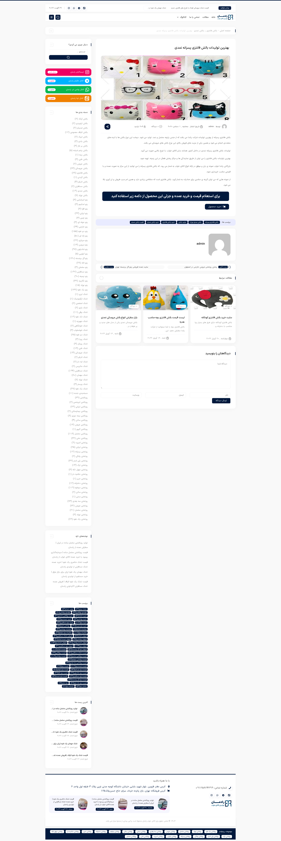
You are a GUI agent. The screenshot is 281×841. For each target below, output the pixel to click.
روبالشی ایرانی (82, 406)
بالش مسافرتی (81, 186)
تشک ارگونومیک (81, 298)
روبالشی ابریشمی (80, 402)
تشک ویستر (83, 384)
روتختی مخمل (81, 510)
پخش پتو (81, 686)
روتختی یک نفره (81, 519)
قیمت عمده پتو (78, 666)
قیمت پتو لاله (61, 673)
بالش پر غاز (83, 145)
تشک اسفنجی (82, 303)
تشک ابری (83, 294)
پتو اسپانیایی (82, 199)
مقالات (205, 17)
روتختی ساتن (82, 492)
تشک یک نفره (82, 388)
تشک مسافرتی (81, 370)
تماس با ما (194, 17)
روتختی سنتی (82, 496)
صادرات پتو (80, 632)
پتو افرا (85, 208)
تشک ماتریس (82, 366)
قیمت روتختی (58, 656)
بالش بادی (83, 141)
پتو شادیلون (82, 249)
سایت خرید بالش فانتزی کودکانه (216, 317)
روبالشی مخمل (81, 433)
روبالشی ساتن (82, 420)
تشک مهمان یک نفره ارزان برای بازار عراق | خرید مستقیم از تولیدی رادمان (150, 8)
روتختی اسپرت (82, 442)
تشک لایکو (83, 357)
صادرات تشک (80, 629)
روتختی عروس (81, 505)
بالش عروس (82, 163)
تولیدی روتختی (63, 612)
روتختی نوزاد (82, 514)
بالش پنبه (83, 154)
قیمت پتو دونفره (61, 669)
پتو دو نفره (83, 231)
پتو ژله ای (83, 235)
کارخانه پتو (68, 686)
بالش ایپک (83, 136)
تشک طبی (83, 348)
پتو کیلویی (83, 253)
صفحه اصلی (225, 30)
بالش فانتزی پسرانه (211, 222)
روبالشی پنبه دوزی (80, 415)
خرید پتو (81, 622)
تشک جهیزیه (82, 321)
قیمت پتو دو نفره (78, 669)
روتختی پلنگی (82, 456)
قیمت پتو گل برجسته (77, 679)
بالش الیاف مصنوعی (79, 132)
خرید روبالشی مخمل (63, 616)
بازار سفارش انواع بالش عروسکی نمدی (119, 317)
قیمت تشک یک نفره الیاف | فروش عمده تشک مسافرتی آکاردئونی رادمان (69, 755)
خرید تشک (81, 616)
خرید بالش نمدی (153, 222)
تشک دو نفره (82, 334)
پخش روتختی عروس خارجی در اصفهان (200, 267)
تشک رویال (83, 343)
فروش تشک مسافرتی (63, 636)
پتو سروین (83, 244)
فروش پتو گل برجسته (77, 649)
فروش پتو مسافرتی (64, 646)
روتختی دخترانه (81, 483)
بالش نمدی (199, 30)
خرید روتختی (80, 619)
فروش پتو (81, 646)
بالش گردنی (83, 177)
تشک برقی (83, 312)
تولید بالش (182, 222)
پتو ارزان (63, 683)
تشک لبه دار (82, 361)
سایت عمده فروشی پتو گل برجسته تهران (131, 267)
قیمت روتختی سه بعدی (76, 663)
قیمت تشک (59, 649)
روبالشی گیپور (82, 429)
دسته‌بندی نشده (81, 393)
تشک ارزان (81, 609)
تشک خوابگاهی (81, 325)
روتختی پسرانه (81, 451)
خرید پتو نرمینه (79, 626)
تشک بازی (83, 307)
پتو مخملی (83, 267)
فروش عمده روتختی (77, 642)
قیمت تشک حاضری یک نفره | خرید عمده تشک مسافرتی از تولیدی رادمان (63, 732)
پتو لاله (85, 262)
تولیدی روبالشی (79, 612)
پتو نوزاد (84, 285)
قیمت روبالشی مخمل (77, 656)
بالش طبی (83, 159)
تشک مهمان (82, 375)
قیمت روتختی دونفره (77, 659)
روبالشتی (84, 397)
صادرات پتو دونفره (63, 632)
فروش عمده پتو (58, 642)
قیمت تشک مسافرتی (77, 652)
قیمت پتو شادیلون (78, 673)
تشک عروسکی (81, 352)
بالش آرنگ (83, 118)
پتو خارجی (83, 226)
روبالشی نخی (82, 438)
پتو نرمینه (84, 276)
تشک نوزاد (83, 379)
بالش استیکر (82, 128)
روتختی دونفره (81, 487)
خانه (213, 17)
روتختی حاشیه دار (80, 474)
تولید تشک (67, 609)
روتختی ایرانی (82, 447)
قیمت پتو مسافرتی (78, 676)
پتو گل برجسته (82, 258)
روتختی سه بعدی (80, 501)
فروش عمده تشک (62, 639)
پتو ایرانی (84, 213)
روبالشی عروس (81, 424)
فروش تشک (80, 636)
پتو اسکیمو (83, 204)
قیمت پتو (62, 666)
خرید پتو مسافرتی (65, 622)
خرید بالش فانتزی (169, 222)
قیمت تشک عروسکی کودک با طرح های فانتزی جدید (200, 8)
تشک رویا (83, 339)
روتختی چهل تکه (80, 469)
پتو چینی (84, 217)
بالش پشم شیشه (80, 150)
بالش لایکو (83, 181)
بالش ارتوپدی (82, 123)
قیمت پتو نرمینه (59, 676)
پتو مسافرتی (82, 271)
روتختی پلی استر (81, 460)
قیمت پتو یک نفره (78, 683)
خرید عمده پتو (64, 619)
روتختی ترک (82, 465)
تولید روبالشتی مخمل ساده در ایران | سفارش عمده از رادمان (63, 708)
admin (211, 126)
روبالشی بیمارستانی (79, 411)
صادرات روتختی (64, 629)
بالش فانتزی (212, 30)
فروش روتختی (79, 639)
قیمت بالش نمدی (137, 222)
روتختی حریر (82, 478)
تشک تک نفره (82, 316)
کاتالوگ (183, 17)
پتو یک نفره (83, 289)
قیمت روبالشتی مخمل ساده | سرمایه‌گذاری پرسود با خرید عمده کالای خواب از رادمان (63, 720)
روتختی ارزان (63, 626)
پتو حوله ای (83, 222)
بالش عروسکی (129, 333)
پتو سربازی (83, 240)
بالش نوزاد (83, 195)
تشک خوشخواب (81, 330)
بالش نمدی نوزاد (195, 222)
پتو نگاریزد (83, 280)
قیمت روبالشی (58, 652)
